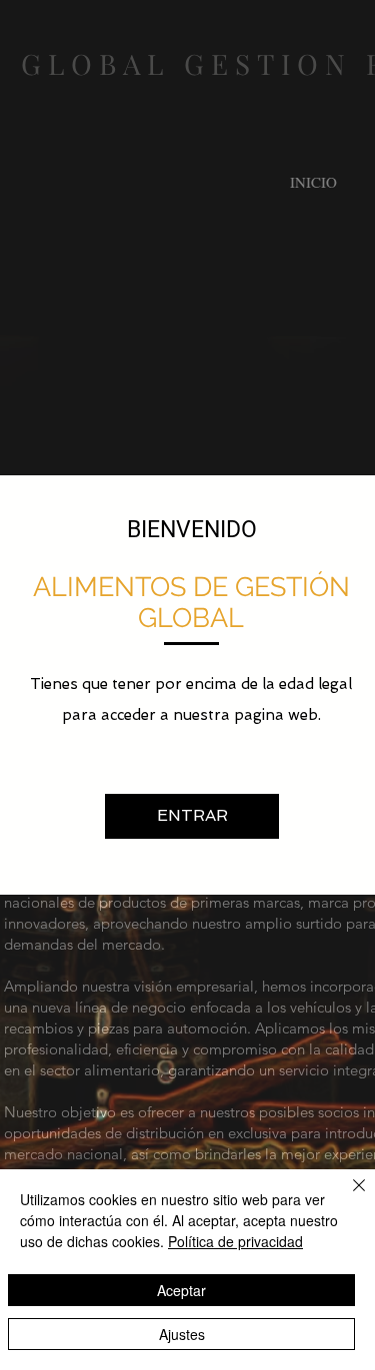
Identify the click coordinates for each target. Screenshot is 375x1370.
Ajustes (182, 1334)
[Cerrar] (347, 1197)
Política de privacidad (235, 1241)
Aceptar (181, 1290)
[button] (192, 816)
